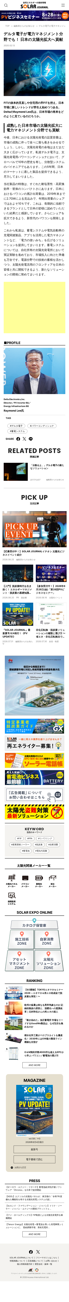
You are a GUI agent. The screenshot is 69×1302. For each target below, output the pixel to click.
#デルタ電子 (16, 425)
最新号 (34, 1149)
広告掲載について (35, 1261)
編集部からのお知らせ (24, 26)
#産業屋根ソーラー (20, 844)
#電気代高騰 (41, 851)
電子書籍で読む (34, 1159)
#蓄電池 (26, 851)
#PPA (29, 838)
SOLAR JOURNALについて (22, 1257)
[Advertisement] (34, 307)
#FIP (19, 838)
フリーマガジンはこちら (46, 1257)
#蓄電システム (17, 431)
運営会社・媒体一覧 (43, 1264)
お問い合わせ (51, 1261)
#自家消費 (53, 844)
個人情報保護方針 (24, 1264)
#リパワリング (45, 838)
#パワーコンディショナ (42, 425)
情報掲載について (17, 1261)
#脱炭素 (39, 844)
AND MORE (34, 1065)
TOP (7, 26)
